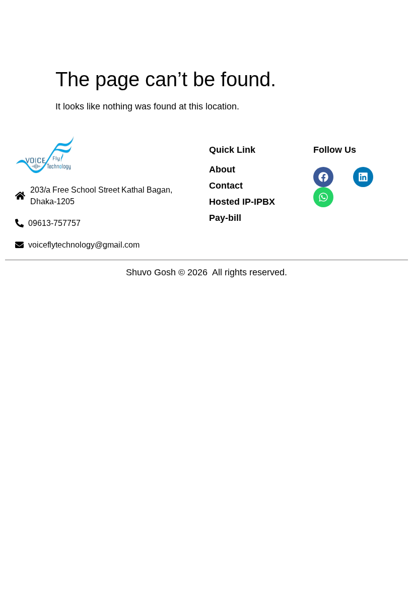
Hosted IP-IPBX (242, 202)
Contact (226, 186)
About (222, 169)
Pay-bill (225, 218)
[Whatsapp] (323, 197)
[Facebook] (323, 177)
